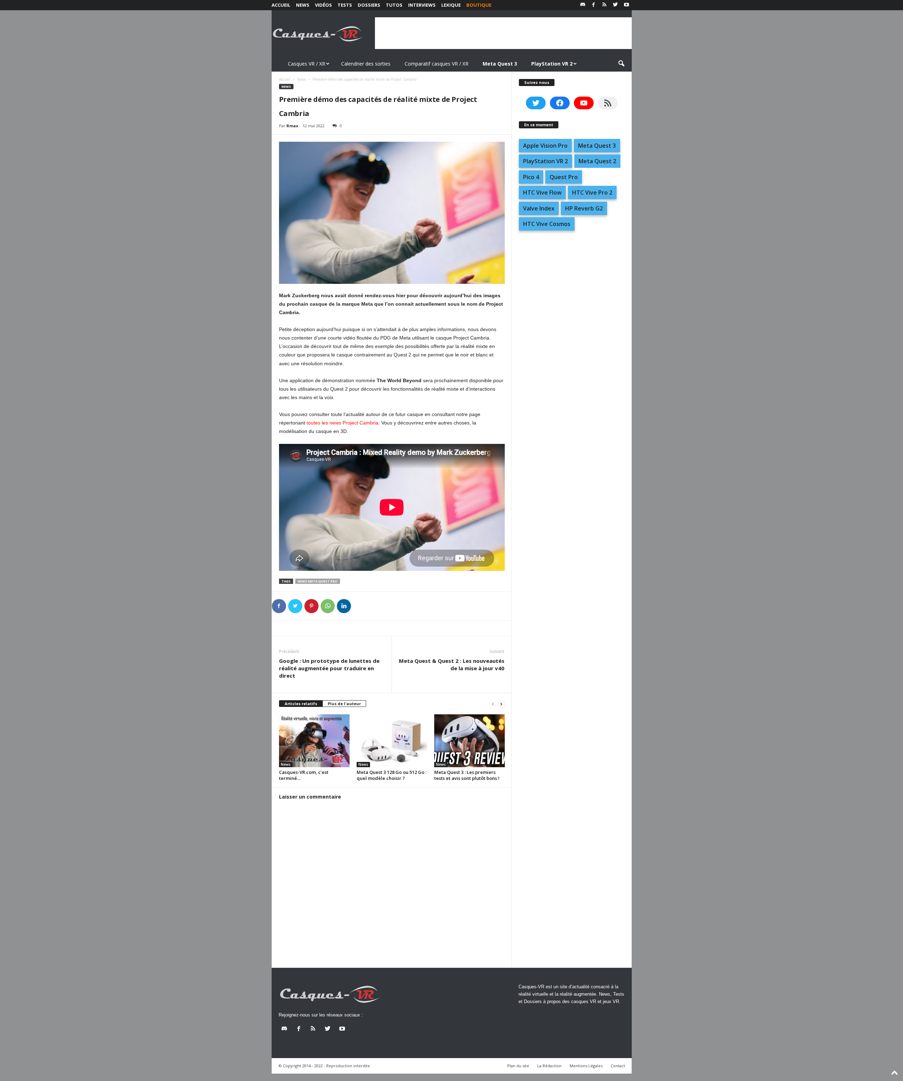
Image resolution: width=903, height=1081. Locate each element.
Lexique (451, 5)
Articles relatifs (301, 703)
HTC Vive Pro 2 (592, 192)
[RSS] (604, 5)
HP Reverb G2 (584, 208)
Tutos (394, 5)
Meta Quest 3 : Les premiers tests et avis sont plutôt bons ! (466, 775)
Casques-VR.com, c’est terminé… (303, 775)
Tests (345, 5)
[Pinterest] (311, 606)
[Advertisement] (503, 33)
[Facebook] (593, 5)
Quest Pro (564, 177)
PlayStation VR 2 (545, 161)
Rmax (292, 125)
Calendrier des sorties (365, 63)
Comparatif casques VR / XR (436, 63)
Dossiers (369, 5)
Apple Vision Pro (545, 145)
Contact (618, 1065)
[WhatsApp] (328, 606)
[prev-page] (492, 704)
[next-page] (501, 704)
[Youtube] (626, 5)
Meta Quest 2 (597, 161)
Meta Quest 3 (597, 145)
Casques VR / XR (306, 63)
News (302, 5)
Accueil (281, 5)
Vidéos (323, 5)
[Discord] (582, 5)
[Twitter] (615, 5)
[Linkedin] (344, 606)
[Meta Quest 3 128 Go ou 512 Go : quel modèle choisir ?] (392, 740)
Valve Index (538, 208)
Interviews (422, 5)
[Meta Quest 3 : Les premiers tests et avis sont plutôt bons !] (469, 740)
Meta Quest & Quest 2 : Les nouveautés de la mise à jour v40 (451, 664)
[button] (621, 64)
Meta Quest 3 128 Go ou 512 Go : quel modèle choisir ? (391, 775)
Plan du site (518, 1065)
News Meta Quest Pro (318, 581)
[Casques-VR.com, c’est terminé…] (314, 740)
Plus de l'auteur (344, 703)
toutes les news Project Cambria (342, 423)
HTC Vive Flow (542, 192)
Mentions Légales (586, 1065)
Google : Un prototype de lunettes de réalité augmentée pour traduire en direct (329, 668)
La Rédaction (549, 1065)
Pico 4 (531, 177)
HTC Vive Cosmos (546, 224)
